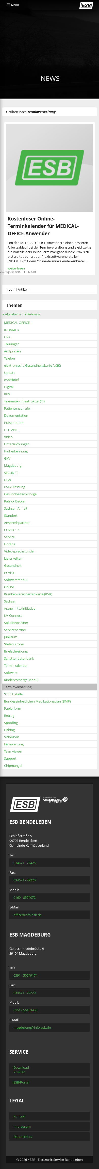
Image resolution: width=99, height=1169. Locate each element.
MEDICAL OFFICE (17, 322)
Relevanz (32, 314)
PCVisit (9, 572)
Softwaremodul (15, 579)
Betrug (9, 715)
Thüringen (12, 344)
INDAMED (11, 329)
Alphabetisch (12, 314)
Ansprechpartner (17, 522)
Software (11, 672)
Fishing (9, 730)
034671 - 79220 (24, 880)
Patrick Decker (15, 501)
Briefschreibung (16, 651)
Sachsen (10, 601)
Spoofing (11, 722)
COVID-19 (11, 529)
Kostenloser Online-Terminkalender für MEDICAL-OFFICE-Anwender (43, 226)
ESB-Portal (21, 1082)
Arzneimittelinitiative (19, 608)
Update (9, 372)
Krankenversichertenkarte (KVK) (28, 594)
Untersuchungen (16, 444)
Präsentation (14, 422)
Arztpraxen (12, 351)
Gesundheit (13, 565)
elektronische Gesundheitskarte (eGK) (32, 365)
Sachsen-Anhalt (15, 508)
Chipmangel (13, 765)
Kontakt (19, 1116)
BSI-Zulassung (14, 487)
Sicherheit (11, 737)
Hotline (9, 544)
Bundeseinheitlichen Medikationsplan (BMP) (37, 701)
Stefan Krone (14, 644)
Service (9, 537)
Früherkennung (16, 451)
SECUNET (11, 472)
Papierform (12, 708)
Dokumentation (16, 415)
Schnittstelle (13, 694)
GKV (7, 458)
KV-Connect (13, 615)
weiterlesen (16, 268)
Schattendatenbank (19, 658)
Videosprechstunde (19, 551)
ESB (7, 337)
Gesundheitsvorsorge (20, 494)
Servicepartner (15, 629)
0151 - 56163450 (25, 1010)
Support (10, 758)
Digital (8, 387)
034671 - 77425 (24, 862)
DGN (7, 479)
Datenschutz (22, 1136)
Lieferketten (13, 558)
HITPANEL (11, 429)
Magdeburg (13, 465)
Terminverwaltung (17, 687)
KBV (7, 394)
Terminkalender (16, 665)
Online (9, 587)
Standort (11, 515)
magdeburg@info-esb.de (32, 1027)
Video (8, 437)
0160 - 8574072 (24, 897)
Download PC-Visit (21, 1069)
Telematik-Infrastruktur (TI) (24, 401)
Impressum (22, 1126)
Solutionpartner (16, 622)
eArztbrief (11, 379)
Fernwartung (14, 744)
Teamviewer (13, 751)
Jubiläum (10, 637)
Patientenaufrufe (17, 408)
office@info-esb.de (27, 915)
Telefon (9, 358)
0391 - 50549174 (25, 975)
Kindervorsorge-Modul (21, 680)
